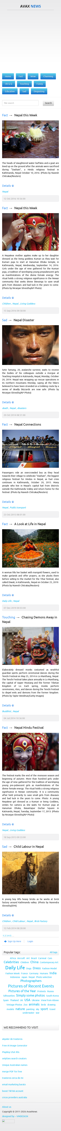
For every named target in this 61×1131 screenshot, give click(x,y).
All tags (53, 952)
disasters (21, 408)
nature (20, 1009)
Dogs (28, 968)
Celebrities (11, 962)
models (10, 1009)
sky (37, 1009)
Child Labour (18, 921)
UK (21, 1000)
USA (27, 1000)
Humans (44, 973)
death (5, 408)
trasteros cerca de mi (12, 1078)
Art (28, 958)
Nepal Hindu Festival (29, 727)
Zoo (25, 1004)
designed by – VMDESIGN (15, 1116)
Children (6, 303)
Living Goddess (27, 303)
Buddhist (6, 711)
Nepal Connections (27, 424)
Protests (41, 991)
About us (6, 1107)
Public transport (18, 507)
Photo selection (44, 977)
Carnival (42, 958)
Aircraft (21, 958)
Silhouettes (9, 995)
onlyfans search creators (14, 1058)
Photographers (31, 981)
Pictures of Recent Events (31, 986)
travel (52, 1009)
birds (43, 1004)
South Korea (52, 995)
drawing (51, 1004)
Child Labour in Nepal (29, 846)
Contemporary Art (49, 962)
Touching (8, 617)
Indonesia (15, 977)
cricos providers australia (14, 1097)
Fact (5, 115)
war (37, 1012)
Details (6, 185)
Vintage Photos (14, 1004)
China (34, 962)
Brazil (34, 958)
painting (30, 1009)
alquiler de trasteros (12, 1039)
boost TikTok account (12, 1091)
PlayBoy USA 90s (10, 1052)
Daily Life (6, 601)
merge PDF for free (12, 1071)
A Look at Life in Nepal (30, 524)
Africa (13, 958)
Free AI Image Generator (14, 1045)
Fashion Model (49, 968)
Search (48, 103)
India (53, 973)
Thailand (14, 1000)
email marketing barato (14, 1084)
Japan (24, 977)
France (24, 973)
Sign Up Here (14, 941)
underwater (28, 1012)
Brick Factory (40, 921)
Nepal (5, 191)
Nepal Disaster (24, 320)
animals (34, 1004)
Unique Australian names (14, 1065)
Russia (50, 991)
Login (30, 941)
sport (44, 1009)
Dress (37, 968)
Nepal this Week (25, 115)
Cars (50, 958)
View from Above (50, 1000)
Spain (6, 1000)
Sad (4, 320)
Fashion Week (13, 973)
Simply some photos (30, 995)
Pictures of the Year (22, 991)
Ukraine (36, 1000)
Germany (33, 973)
